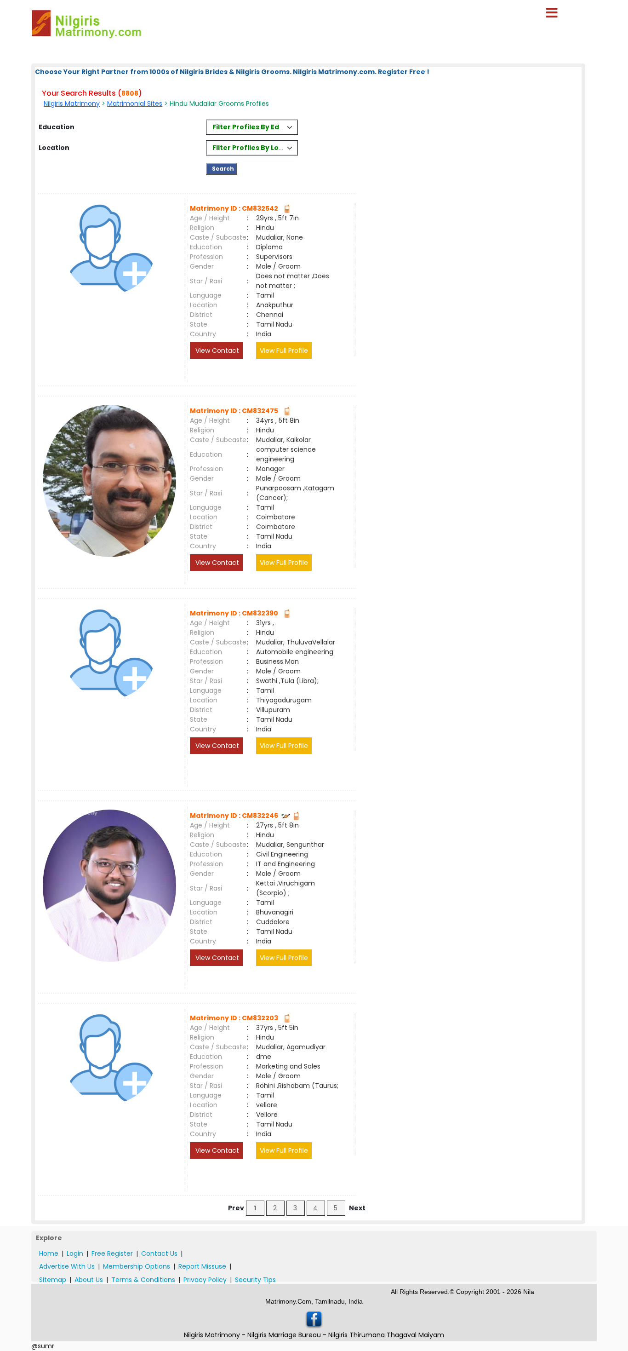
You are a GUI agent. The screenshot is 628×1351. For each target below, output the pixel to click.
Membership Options (136, 1266)
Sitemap (52, 1279)
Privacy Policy (205, 1279)
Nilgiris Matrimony (72, 103)
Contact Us (159, 1253)
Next (357, 1208)
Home (48, 1253)
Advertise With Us (67, 1266)
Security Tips (255, 1279)
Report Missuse (202, 1266)
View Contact (216, 350)
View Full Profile (284, 350)
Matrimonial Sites (134, 103)
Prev (236, 1208)
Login (75, 1253)
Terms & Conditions (143, 1279)
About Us (88, 1279)
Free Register (112, 1253)
